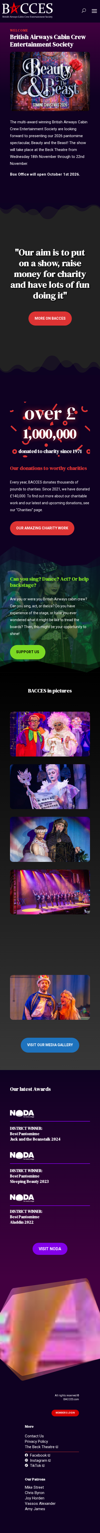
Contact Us (34, 1436)
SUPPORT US (27, 652)
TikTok (35, 1465)
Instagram (38, 1460)
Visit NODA (50, 1248)
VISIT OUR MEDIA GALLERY (50, 1045)
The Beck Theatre (40, 1447)
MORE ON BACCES (50, 318)
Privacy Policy (36, 1441)
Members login (65, 1412)
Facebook (38, 1455)
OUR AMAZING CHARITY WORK (42, 528)
